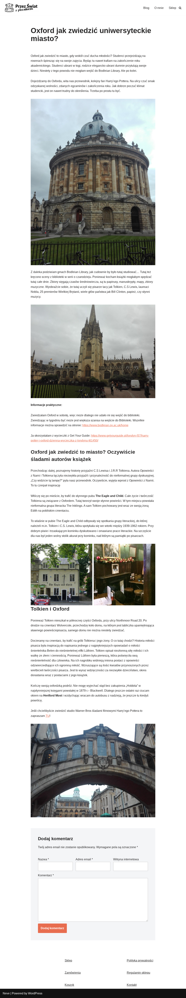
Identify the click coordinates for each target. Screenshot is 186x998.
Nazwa (43, 859)
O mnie (159, 7)
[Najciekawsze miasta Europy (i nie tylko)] (21, 7)
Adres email (84, 859)
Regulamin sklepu (138, 972)
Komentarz (46, 875)
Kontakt (132, 984)
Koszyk (69, 984)
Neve (6, 993)
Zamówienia (73, 972)
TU (48, 715)
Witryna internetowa (126, 859)
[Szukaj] (180, 8)
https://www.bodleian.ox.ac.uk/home (105, 425)
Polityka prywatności (140, 960)
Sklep (172, 7)
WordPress (35, 993)
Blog (146, 7)
